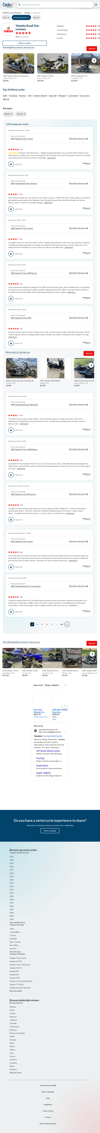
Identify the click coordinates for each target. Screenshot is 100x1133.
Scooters (13, 948)
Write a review (25, 43)
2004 (12, 913)
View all (92, 49)
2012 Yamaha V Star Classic (22, 541)
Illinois (12, 1046)
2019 (12, 863)
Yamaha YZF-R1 (16, 968)
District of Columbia (17, 1033)
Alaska (12, 1010)
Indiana (12, 1050)
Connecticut (14, 1027)
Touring (13, 935)
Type (5, 17)
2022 (12, 857)
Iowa (11, 1053)
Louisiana (13, 1063)
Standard (13, 939)
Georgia (13, 1040)
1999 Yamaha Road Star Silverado (24, 405)
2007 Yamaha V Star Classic (22, 139)
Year (35, 17)
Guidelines (48, 1104)
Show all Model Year (17, 923)
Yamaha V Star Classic (18, 958)
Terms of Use (48, 1111)
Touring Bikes (15, 932)
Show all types (15, 952)
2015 (12, 876)
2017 (12, 870)
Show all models (16, 991)
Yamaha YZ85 (15, 978)
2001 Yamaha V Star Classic (22, 228)
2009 (12, 896)
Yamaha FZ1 (14, 974)
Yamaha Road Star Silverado (20, 988)
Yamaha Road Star (20, 17)
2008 (12, 899)
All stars (20, 114)
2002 (12, 919)
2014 (12, 880)
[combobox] (9, 114)
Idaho (12, 1043)
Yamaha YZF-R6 (16, 961)
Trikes (12, 929)
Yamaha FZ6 (14, 971)
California (13, 1020)
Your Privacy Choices (48, 1123)
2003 (12, 916)
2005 (12, 909)
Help (48, 1098)
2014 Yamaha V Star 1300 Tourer (24, 273)
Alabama (13, 1007)
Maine (12, 1066)
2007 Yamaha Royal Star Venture (24, 183)
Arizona (12, 1013)
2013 (12, 883)
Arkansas (13, 1017)
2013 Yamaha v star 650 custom (23, 494)
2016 (12, 873)
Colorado (13, 1023)
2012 (12, 886)
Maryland (13, 1069)
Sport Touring (15, 942)
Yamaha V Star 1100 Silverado (21, 981)
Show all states (15, 1073)
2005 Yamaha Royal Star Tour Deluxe (25, 586)
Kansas (12, 1056)
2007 (12, 903)
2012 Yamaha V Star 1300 (21, 318)
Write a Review (50, 831)
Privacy (48, 1117)
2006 (12, 906)
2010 (12, 893)
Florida (12, 1036)
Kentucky (13, 1059)
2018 (12, 866)
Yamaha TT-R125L (17, 984)
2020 (12, 860)
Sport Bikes (14, 945)
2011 (12, 890)
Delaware (13, 1030)
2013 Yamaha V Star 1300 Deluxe (24, 449)
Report (87, 163)
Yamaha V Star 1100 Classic (20, 965)
